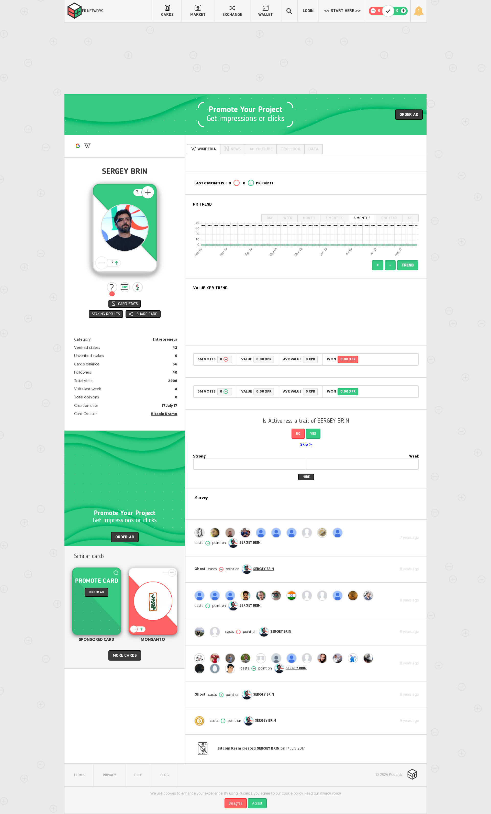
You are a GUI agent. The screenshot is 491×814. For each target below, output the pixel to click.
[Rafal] (262, 595)
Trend (407, 265)
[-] (112, 287)
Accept (257, 803)
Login (308, 11)
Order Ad (408, 115)
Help (138, 775)
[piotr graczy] (292, 658)
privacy (109, 775)
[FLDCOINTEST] (354, 595)
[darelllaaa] (292, 533)
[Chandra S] (200, 658)
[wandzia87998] (277, 533)
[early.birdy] (308, 533)
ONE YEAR (389, 218)
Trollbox (290, 149)
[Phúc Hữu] (277, 595)
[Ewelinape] (200, 632)
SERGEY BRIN (250, 543)
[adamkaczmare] (216, 668)
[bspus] (338, 533)
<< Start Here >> (342, 11)
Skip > (306, 445)
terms (79, 775)
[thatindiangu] (292, 595)
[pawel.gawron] (216, 595)
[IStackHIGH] (369, 595)
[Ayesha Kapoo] (338, 595)
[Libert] (200, 668)
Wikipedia (206, 149)
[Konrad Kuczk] (231, 658)
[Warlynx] (231, 595)
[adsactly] (323, 533)
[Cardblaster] (308, 595)
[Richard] (262, 658)
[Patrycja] (200, 533)
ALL (410, 218)
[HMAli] (216, 533)
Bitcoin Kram (229, 749)
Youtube (264, 149)
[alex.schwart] (246, 533)
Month (309, 218)
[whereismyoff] (277, 658)
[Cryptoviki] (323, 658)
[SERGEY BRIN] (233, 543)
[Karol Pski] (216, 658)
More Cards (125, 656)
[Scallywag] (308, 658)
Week (287, 218)
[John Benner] (231, 668)
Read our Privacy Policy (323, 794)
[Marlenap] (216, 632)
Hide (306, 477)
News (236, 149)
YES (313, 434)
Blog (164, 775)
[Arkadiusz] (369, 658)
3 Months (334, 218)
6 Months (362, 218)
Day (270, 218)
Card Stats (128, 304)
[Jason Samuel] (246, 658)
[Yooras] (231, 533)
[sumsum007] (246, 595)
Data (313, 149)
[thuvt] (338, 658)
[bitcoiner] (323, 595)
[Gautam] (262, 533)
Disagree (235, 803)
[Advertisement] (245, 58)
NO (298, 434)
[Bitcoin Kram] (200, 721)
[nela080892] (200, 595)
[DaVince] (354, 658)
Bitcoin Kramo (164, 414)
